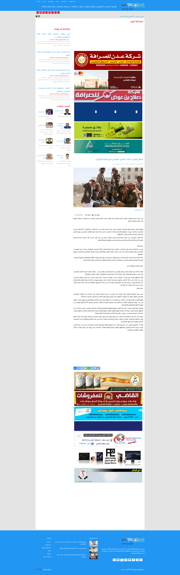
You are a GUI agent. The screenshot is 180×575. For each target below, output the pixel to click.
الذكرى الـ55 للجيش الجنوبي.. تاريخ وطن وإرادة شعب (63, 163)
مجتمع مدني (64, 1)
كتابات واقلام (63, 106)
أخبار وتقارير (100, 6)
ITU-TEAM (38, 569)
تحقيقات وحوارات (89, 6)
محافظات (74, 6)
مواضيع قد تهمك (62, 29)
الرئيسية (114, 6)
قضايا (53, 6)
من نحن (44, 1)
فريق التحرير (50, 1)
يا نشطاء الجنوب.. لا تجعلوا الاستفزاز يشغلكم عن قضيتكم (63, 148)
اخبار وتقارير (48, 545)
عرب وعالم (67, 6)
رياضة (49, 6)
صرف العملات (72, 1)
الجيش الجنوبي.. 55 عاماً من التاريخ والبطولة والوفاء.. (72, 548)
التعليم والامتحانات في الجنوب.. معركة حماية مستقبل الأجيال (46, 132)
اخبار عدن (108, 6)
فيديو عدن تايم (47, 556)
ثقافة (44, 6)
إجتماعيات (59, 6)
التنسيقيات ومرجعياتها (64, 116)
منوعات (81, 6)
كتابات (56, 1)
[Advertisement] (108, 36)
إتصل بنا (38, 1)
